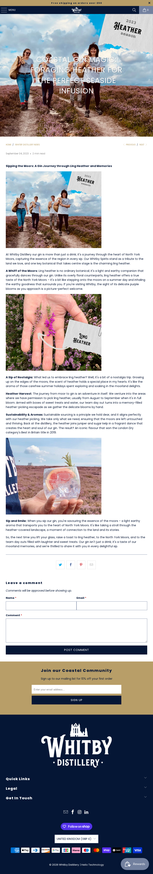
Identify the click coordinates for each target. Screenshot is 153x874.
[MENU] (2, 10)
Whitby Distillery (69, 865)
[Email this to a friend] (91, 565)
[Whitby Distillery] (76, 10)
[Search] (134, 10)
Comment (14, 615)
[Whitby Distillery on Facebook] (73, 812)
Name (11, 598)
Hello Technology (92, 865)
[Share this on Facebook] (70, 565)
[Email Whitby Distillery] (66, 812)
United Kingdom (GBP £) (74, 839)
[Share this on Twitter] (60, 565)
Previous (130, 144)
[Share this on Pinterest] (81, 565)
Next (142, 144)
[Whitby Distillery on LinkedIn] (87, 812)
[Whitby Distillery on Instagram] (80, 812)
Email (81, 598)
